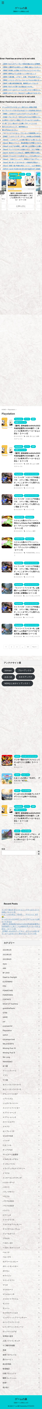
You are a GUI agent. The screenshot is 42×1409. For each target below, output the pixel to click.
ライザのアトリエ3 (10, 1313)
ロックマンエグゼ (9, 1331)
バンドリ (6, 1210)
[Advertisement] (21, 36)
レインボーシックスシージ (13, 1327)
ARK (4, 968)
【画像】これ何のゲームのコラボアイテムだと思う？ (20, 114)
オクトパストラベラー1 (12, 1085)
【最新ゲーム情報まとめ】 (21, 1402)
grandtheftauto (9, 1008)
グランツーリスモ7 (10, 1094)
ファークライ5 (8, 1220)
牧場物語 (6, 1369)
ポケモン (6, 1271)
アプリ (5, 1075)
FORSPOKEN (8, 995)
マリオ (5, 1285)
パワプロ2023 (8, 1206)
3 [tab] (18, 213)
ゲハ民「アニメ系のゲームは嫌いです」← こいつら (19, 123)
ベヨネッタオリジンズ (11, 1248)
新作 (34, 531)
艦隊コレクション (9, 1378)
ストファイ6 (30, 488)
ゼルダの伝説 (8, 1136)
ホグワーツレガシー (10, 1262)
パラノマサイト (9, 1192)
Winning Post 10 (9, 1048)
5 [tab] (24, 213)
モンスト (6, 1303)
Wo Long (6, 1057)
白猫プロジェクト (9, 1373)
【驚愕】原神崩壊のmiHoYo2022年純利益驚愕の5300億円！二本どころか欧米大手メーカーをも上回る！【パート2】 (21, 926)
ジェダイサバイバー (10, 1103)
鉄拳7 (5, 1383)
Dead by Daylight (10, 977)
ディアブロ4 (7, 1150)
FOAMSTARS (30, 553)
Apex (5, 964)
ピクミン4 (7, 1215)
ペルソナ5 (7, 1257)
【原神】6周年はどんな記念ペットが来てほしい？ (19, 74)
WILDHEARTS (8, 1044)
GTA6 (5, 1013)
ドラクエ (6, 1173)
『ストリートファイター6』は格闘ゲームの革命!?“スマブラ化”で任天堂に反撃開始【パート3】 (26, 631)
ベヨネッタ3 (7, 1243)
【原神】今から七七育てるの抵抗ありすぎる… (17, 87)
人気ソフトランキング (11, 1341)
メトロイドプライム (10, 1299)
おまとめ (8, 677)
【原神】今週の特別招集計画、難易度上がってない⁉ (20, 83)
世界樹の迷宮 (8, 1336)
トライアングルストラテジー (14, 1168)
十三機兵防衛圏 (9, 1345)
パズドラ (6, 1187)
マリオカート (8, 1289)
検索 (3, 849)
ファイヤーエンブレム (11, 1229)
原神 (27, 436)
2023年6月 (7, 959)
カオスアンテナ (25, 677)
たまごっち (7, 1145)
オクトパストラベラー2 (12, 1089)
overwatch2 (7, 1026)
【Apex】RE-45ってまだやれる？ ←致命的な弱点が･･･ (21, 162)
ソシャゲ (6, 1140)
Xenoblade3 (7, 1061)
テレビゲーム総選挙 (10, 1154)
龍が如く (6, 1387)
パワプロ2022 (8, 1201)
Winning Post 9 (9, 1053)
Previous (2, 193)
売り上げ (32, 436)
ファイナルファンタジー (12, 1224)
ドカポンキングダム (10, 1159)
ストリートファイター (11, 1108)
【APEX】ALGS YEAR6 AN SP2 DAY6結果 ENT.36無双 (21, 169)
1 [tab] (11, 213)
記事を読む (21, 206)
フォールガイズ (9, 1234)
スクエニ (29, 531)
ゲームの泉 (21, 8)
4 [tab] (21, 213)
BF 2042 (6, 973)
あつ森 (5, 1066)
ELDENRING (7, 982)
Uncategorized (9, 1039)
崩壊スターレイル (9, 1355)
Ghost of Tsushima (10, 1004)
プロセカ (6, 1238)
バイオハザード (9, 1182)
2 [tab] (14, 213)
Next (40, 193)
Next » (34, 647)
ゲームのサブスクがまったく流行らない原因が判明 (19, 107)
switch (5, 1035)
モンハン (6, 1308)
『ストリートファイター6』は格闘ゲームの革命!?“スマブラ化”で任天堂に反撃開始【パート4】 (26, 590)
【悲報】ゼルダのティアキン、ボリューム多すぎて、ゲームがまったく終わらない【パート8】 (21, 195)
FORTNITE (7, 999)
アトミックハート (9, 1071)
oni (4, 1021)
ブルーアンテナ (25, 670)
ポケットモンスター (10, 1266)
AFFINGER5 (30, 1406)
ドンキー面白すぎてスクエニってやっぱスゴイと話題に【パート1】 (27, 762)
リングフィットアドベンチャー (15, 1317)
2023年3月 (7, 954)
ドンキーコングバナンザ (12, 1178)
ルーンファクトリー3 (11, 1322)
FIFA (4, 986)
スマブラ (37, 596)
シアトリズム (8, 1099)
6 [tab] (27, 213)
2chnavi (8, 670)
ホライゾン (7, 1275)
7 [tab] (31, 213)
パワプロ (6, 1196)
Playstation (7, 1030)
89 (28, 647)
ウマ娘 (5, 1080)
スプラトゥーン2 (9, 1112)
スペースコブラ (9, 1122)
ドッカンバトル (9, 1164)
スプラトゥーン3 (9, 1117)
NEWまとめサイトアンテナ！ (17, 683)
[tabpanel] (21, 191)
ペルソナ (6, 1252)
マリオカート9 (8, 1294)
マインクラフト (9, 1280)
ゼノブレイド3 (8, 1131)
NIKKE (5, 1017)
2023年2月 (7, 950)
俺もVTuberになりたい (10, 130)
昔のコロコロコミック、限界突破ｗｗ (15, 127)
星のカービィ (8, 1359)
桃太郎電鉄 (7, 1364)
